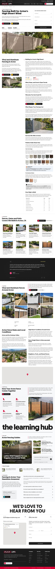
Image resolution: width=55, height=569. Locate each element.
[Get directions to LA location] (17, 524)
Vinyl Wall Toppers (33, 233)
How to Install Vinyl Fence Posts (46, 468)
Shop (32, 3)
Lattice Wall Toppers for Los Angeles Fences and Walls (15, 457)
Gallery (35, 3)
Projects (37, 3)
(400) (7, 527)
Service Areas (10, 1)
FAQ (45, 560)
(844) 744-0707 (33, 517)
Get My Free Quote (43, 27)
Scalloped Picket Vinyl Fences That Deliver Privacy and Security (47, 443)
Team (30, 560)
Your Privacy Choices (48, 567)
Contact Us (30, 555)
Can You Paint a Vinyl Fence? (11, 468)
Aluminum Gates (45, 249)
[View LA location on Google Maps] (16, 524)
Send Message (40, 543)
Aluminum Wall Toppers (34, 249)
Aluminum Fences (19, 249)
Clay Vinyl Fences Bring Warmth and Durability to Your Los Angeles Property (47, 450)
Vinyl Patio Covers (6, 249)
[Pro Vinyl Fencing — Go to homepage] (10, 552)
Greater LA (10, 6)
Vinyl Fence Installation (7, 233)
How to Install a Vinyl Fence (28, 468)
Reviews (30, 558)
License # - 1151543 (8, 559)
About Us (30, 553)
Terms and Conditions (40, 567)
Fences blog (7, 453)
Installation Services (27, 3)
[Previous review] (42, 278)
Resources (41, 3)
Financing (4, 1)
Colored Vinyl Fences (46, 233)
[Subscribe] (51, 459)
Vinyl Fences (39, 553)
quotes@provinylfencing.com (11, 517)
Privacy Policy (33, 567)
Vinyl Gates (18, 233)
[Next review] (44, 278)
